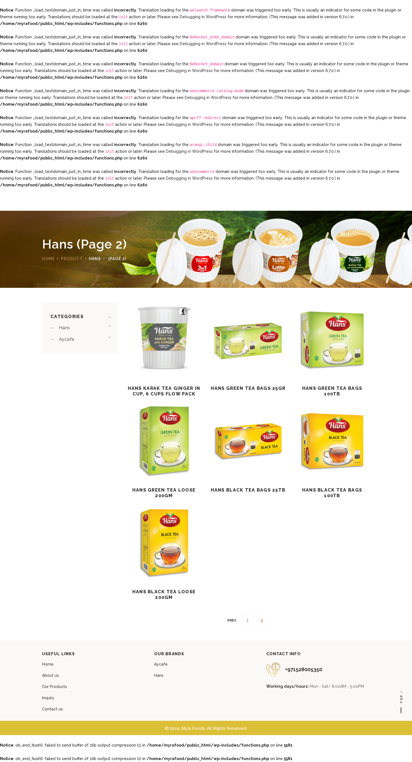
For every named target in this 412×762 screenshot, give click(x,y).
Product (71, 258)
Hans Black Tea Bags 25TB (248, 490)
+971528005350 (303, 669)
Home (48, 664)
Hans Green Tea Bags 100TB (332, 391)
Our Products (54, 686)
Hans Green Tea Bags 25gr (248, 388)
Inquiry (48, 698)
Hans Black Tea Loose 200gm (164, 594)
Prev (231, 620)
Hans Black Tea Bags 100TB (332, 492)
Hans (64, 327)
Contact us (52, 709)
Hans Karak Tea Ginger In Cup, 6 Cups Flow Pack (164, 391)
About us (50, 675)
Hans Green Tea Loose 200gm (164, 492)
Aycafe (66, 339)
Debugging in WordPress (203, 17)
